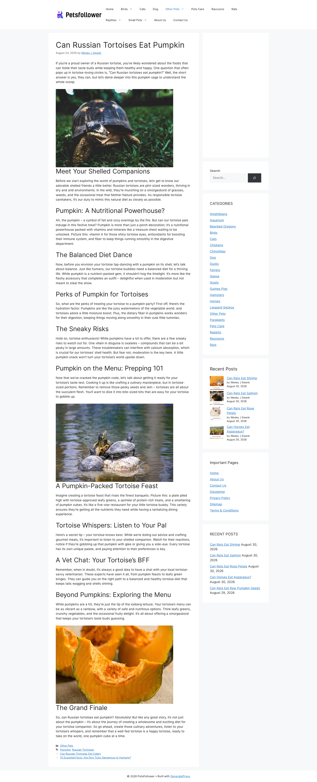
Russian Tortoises (83, 749)
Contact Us (180, 20)
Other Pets (172, 9)
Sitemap (216, 504)
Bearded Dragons (223, 226)
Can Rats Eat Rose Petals (228, 566)
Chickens (216, 245)
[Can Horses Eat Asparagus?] (217, 432)
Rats (234, 9)
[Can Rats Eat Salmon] (217, 398)
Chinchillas (218, 251)
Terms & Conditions (224, 510)
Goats (214, 282)
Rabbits (215, 332)
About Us (160, 20)
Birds (124, 9)
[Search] (254, 178)
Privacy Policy (220, 498)
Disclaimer (217, 492)
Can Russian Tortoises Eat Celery (80, 753)
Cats (142, 9)
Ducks (214, 264)
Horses (215, 301)
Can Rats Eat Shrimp (242, 378)
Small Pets (135, 20)
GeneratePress (180, 776)
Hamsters (217, 295)
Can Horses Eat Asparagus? (230, 577)
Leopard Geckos (222, 307)
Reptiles (111, 20)
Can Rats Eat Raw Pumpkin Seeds (235, 588)
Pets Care (197, 9)
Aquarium (217, 220)
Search (215, 171)
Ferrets (215, 270)
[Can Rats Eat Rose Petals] (217, 413)
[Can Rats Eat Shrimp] (217, 383)
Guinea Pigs (218, 289)
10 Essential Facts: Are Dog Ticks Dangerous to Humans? (95, 757)
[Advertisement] (235, 95)
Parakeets (217, 320)
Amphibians (218, 214)
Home (110, 9)
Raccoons (218, 9)
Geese (214, 276)
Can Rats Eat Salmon (242, 393)
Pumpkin (65, 749)
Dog (155, 9)
